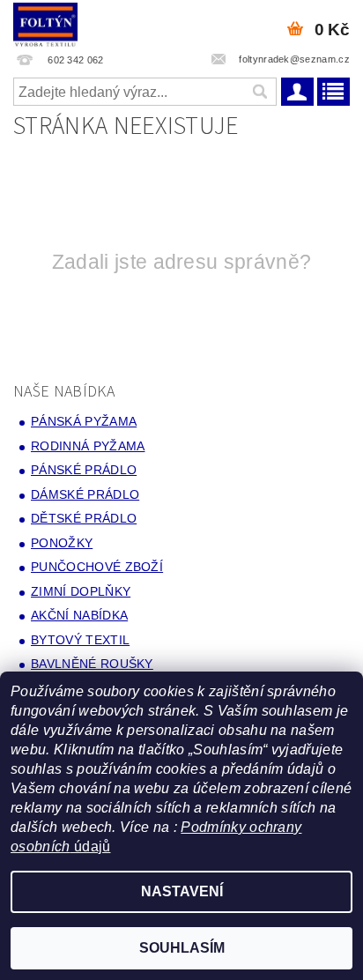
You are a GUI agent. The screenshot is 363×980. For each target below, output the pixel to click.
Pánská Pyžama (84, 421)
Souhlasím (182, 947)
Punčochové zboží (97, 567)
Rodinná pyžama (87, 446)
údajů (90, 846)
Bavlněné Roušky (92, 664)
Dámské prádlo (85, 494)
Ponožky (62, 543)
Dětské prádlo (84, 518)
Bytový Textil (80, 640)
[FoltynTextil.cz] (45, 23)
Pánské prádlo (84, 470)
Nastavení (182, 891)
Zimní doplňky (80, 591)
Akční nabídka (79, 615)
